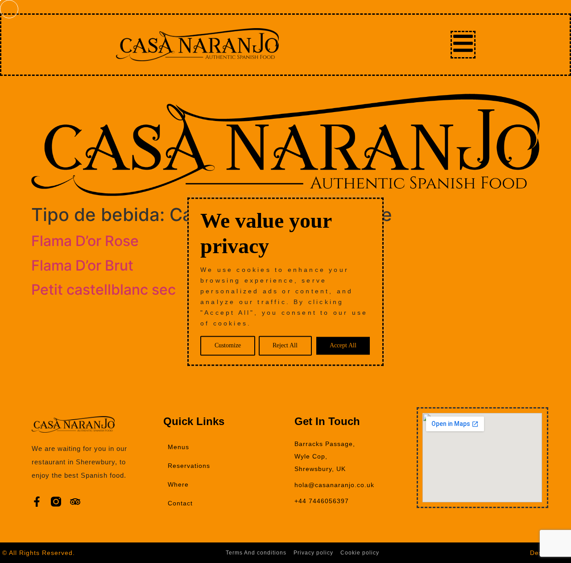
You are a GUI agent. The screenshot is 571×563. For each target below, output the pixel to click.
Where (178, 484)
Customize (228, 345)
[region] (285, 281)
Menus (178, 446)
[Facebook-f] (37, 501)
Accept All (343, 345)
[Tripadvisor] (75, 501)
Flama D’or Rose (85, 241)
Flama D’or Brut (82, 265)
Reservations (189, 465)
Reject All (285, 345)
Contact (180, 503)
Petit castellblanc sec (103, 289)
